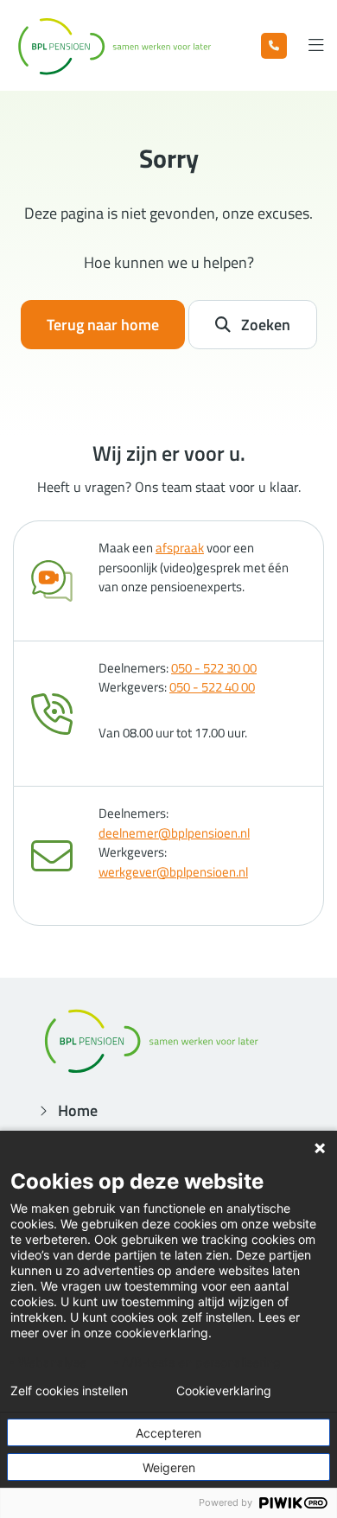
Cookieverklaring (223, 1391)
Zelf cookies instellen (69, 1391)
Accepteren (168, 1433)
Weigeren (169, 1467)
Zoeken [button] (265, 324)
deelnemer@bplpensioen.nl (174, 833)
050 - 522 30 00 (214, 668)
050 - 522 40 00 (212, 687)
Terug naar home (103, 324)
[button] (274, 46)
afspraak (180, 548)
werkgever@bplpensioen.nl (173, 872)
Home (78, 1110)
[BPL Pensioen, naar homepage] (114, 45)
